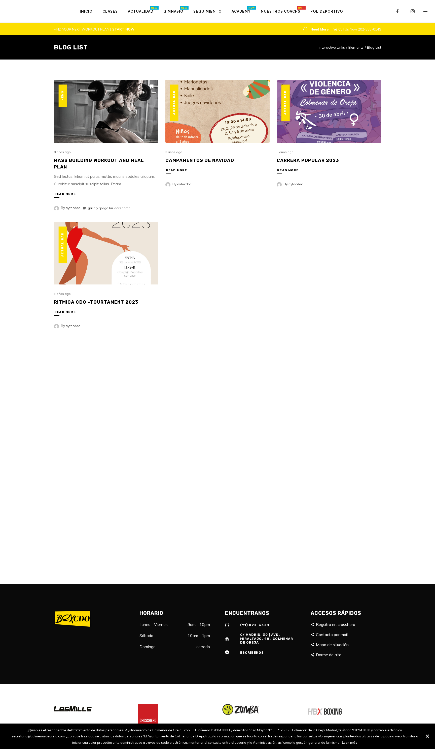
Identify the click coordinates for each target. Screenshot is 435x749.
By (70, 208)
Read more (65, 194)
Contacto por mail (332, 634)
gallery (93, 208)
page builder (109, 208)
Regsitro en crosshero (335, 624)
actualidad (173, 103)
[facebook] (398, 11)
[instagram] (413, 11)
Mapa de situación (332, 644)
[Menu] (424, 11)
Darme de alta (328, 654)
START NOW (123, 29)
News (62, 96)
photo (126, 208)
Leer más (349, 742)
